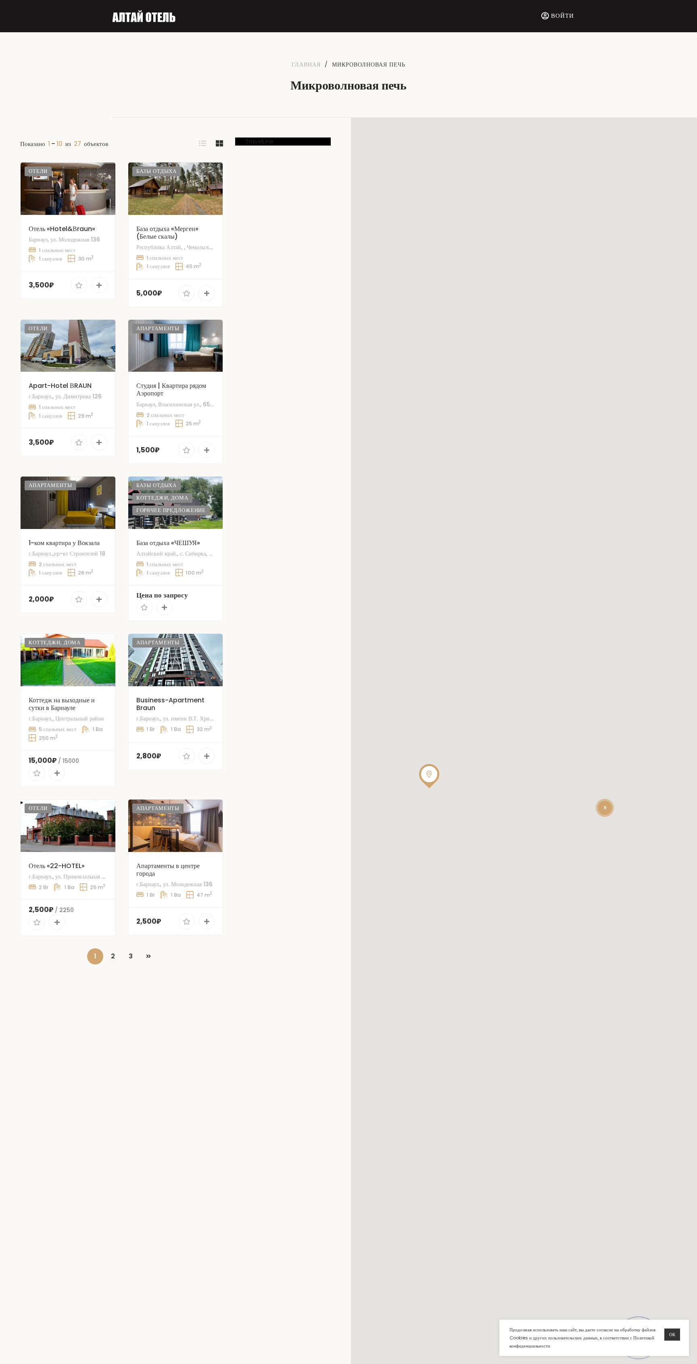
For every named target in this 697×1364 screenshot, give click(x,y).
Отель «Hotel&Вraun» (62, 228)
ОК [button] (672, 1334)
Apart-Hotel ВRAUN (60, 385)
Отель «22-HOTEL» (57, 865)
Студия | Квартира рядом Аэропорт (171, 389)
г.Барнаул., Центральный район (66, 718)
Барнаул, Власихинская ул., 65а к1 (177, 404)
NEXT (148, 956)
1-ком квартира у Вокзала (64, 543)
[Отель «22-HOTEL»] (68, 826)
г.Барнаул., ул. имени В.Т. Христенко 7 (183, 718)
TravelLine (259, 141)
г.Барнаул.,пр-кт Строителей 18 (67, 554)
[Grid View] (219, 143)
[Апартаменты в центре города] (175, 826)
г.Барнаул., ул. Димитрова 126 (65, 396)
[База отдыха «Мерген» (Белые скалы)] (175, 188)
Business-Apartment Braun (170, 704)
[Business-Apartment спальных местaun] (175, 660)
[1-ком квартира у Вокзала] (68, 503)
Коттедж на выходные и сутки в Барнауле (62, 704)
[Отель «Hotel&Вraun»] (68, 188)
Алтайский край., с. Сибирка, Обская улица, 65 (194, 554)
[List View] (202, 143)
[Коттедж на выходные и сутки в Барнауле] (68, 660)
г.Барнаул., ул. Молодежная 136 (174, 884)
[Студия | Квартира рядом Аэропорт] (175, 346)
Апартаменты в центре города (168, 869)
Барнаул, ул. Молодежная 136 (64, 239)
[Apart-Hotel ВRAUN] (68, 346)
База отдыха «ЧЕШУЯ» (168, 543)
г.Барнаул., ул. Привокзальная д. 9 (70, 877)
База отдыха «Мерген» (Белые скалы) (167, 232)
